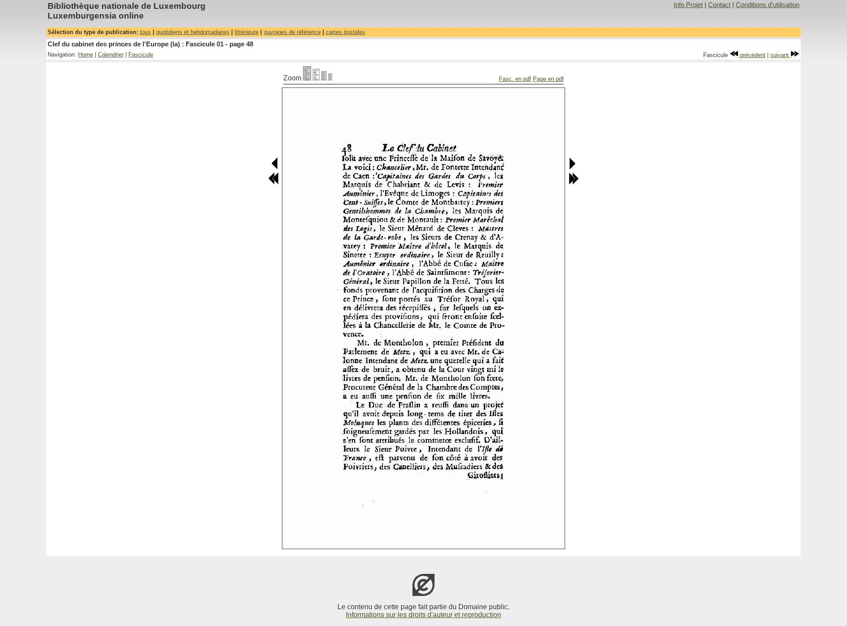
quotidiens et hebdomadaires (192, 32)
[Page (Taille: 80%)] (316, 78)
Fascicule (140, 54)
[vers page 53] (573, 182)
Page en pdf (548, 79)
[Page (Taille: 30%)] (330, 78)
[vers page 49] (572, 167)
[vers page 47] (275, 167)
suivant (780, 55)
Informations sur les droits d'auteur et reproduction (423, 614)
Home (85, 54)
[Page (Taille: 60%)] (323, 78)
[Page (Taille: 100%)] (307, 78)
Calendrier (111, 54)
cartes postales (345, 32)
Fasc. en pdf (515, 79)
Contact (719, 4)
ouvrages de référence (292, 32)
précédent (751, 55)
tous (145, 32)
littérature (247, 32)
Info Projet (688, 4)
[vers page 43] (273, 182)
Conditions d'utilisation (767, 4)
